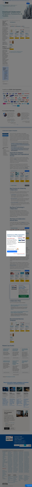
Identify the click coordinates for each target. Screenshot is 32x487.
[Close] (24, 231)
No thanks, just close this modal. (21, 254)
